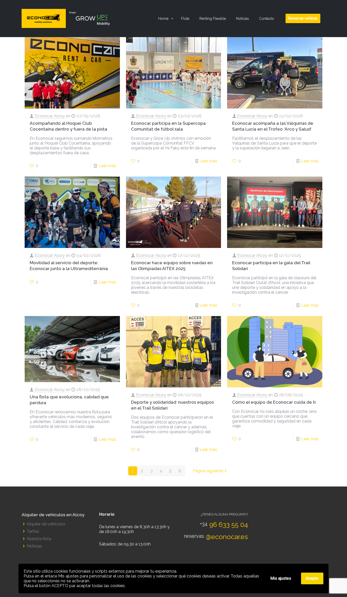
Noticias (34, 546)
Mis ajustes (280, 578)
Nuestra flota (39, 538)
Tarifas (33, 531)
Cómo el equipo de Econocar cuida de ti (274, 402)
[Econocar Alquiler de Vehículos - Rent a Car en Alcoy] (68, 18)
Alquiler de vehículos (46, 524)
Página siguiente (208, 470)
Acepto (312, 578)
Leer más (107, 165)
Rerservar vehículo (303, 18)
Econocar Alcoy (50, 116)
